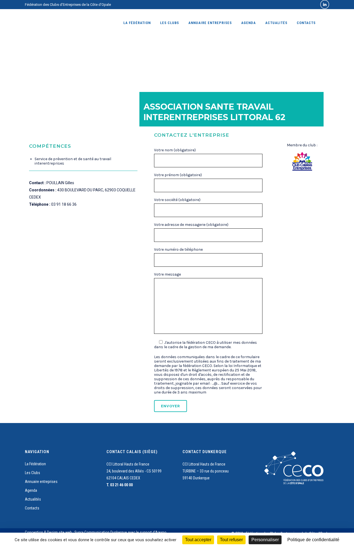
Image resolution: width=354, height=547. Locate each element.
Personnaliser (265, 539)
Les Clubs (32, 473)
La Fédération (35, 464)
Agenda (31, 490)
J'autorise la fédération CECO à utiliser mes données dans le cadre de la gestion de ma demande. (205, 344)
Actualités (33, 499)
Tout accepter (198, 539)
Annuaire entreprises (41, 481)
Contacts (32, 508)
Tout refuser (231, 539)
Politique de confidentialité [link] (313, 539)
